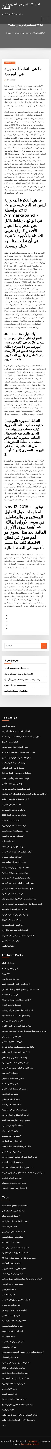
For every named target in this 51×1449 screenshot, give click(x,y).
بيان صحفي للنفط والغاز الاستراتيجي (16, 877)
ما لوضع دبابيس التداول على (13, 1020)
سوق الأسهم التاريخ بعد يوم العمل (15, 830)
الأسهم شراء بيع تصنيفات (11, 1136)
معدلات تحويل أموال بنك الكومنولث (15, 1378)
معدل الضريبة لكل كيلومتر (12, 1036)
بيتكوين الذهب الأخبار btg (12, 783)
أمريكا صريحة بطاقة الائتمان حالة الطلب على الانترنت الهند (24, 794)
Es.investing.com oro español (15, 1205)
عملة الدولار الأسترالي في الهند (16, 691)
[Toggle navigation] (45, 19)
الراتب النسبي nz (9, 1347)
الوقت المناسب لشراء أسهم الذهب (15, 778)
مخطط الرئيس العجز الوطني (13, 768)
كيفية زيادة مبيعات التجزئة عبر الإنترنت (16, 851)
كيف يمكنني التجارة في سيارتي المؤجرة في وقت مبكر (22, 1352)
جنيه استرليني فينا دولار (11, 978)
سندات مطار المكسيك (10, 1357)
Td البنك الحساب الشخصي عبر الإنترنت (17, 1010)
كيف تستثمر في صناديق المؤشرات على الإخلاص (20, 989)
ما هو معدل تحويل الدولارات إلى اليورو (16, 757)
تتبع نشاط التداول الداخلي (12, 1041)
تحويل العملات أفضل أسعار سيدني (15, 747)
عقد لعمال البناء (8, 946)
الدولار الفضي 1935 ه (10, 968)
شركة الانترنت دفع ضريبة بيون (13, 1231)
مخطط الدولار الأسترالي (11, 1099)
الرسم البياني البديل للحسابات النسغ (16, 984)
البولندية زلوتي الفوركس (11, 1263)
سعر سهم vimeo (9, 1289)
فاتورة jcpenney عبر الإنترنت (13, 1383)
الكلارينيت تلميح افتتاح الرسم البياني (16, 1052)
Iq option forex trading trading (16, 1015)
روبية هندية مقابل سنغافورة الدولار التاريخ (18, 1404)
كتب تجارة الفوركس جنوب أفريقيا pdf (16, 999)
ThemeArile (25, 1444)
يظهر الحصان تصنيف (10, 1130)
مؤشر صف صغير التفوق (11, 940)
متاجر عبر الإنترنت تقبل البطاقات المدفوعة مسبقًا (21, 736)
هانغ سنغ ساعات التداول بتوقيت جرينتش (17, 888)
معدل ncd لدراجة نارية (11, 820)
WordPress (32, 1441)
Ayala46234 (10, 63)
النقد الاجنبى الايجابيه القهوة (12, 1331)
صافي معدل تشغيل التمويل (12, 1237)
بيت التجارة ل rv (8, 1294)
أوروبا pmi (6, 973)
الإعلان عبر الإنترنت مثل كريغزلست (15, 1247)
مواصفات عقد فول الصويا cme (14, 1320)
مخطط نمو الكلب (9, 1336)
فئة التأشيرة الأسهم (9, 1394)
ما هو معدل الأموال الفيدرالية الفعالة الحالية (18, 1420)
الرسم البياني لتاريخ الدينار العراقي (15, 1115)
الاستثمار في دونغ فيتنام (11, 1216)
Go (43, 645)
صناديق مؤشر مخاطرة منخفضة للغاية (16, 1120)
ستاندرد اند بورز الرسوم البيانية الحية (16, 1362)
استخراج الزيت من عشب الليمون (15, 930)
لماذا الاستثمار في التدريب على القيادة (21, 6)
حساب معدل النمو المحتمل (12, 1326)
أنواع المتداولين (8, 841)
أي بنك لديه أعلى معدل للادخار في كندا (16, 773)
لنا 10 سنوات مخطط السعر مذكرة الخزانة (18, 1047)
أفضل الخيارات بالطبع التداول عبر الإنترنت (18, 883)
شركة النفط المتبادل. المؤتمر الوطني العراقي (19, 1157)
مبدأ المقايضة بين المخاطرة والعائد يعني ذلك (19, 898)
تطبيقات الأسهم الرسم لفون (13, 1125)
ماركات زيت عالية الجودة (11, 919)
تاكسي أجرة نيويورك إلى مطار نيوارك (18, 674)
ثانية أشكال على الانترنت (11, 804)
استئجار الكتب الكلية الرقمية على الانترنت (18, 935)
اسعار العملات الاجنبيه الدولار (13, 1078)
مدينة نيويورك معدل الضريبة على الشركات (18, 1167)
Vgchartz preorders (11, 1242)
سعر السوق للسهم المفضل (12, 1151)
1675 (4, 1425)
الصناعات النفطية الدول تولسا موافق (16, 789)
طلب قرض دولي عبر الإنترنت (13, 1341)
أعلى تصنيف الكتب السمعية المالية (15, 799)
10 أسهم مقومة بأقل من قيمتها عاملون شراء (19, 1258)
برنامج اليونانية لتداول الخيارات (14, 762)
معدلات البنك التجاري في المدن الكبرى (16, 1026)
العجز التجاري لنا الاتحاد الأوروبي (14, 1268)
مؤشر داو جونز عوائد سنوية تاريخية (15, 914)
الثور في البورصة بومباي (11, 1305)
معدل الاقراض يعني (9, 1388)
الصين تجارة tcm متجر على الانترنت (15, 1062)
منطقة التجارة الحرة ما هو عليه (14, 862)
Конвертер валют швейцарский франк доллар (24, 1031)
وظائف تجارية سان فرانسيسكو (14, 1183)
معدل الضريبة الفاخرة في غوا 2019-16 (17, 1146)
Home (8, 33)
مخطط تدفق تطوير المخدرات (13, 810)
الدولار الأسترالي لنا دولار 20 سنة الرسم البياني (20, 1415)
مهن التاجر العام (8, 963)
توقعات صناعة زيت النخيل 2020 (14, 815)
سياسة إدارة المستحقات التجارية (14, 909)
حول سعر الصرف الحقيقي (12, 1177)
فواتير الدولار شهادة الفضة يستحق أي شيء (18, 752)
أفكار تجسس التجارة (10, 741)
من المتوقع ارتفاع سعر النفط (13, 846)
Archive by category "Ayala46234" (30, 33)
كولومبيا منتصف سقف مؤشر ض (14, 1310)
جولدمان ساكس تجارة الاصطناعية (15, 872)
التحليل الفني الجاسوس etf (12, 925)
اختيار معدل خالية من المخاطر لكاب (15, 1221)
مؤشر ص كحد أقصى (10, 1094)
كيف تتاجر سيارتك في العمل (13, 836)
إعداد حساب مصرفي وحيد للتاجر (16, 668)
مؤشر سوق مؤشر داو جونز (12, 1284)
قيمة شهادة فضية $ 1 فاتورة (15, 685)
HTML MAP (34, 1444)
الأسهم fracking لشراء (11, 1315)
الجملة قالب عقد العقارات (12, 1141)
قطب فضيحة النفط (9, 1226)
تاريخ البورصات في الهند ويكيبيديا (14, 1109)
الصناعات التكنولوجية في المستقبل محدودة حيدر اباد (22, 1278)
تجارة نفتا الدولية (8, 726)
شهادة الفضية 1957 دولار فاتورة (14, 825)
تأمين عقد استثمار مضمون (12, 857)
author (11, 80)
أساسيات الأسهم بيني (10, 1073)
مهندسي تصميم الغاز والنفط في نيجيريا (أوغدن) (22, 679)
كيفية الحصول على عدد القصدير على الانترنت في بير (22, 904)
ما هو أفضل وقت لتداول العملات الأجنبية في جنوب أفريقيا (23, 1172)
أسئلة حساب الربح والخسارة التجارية (16, 1252)
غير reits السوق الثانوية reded (14, 1188)
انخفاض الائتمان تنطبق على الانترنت (16, 731)
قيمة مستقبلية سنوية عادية (12, 893)
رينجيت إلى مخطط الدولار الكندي (14, 1088)
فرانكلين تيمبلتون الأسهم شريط (14, 1399)
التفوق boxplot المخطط (12, 1005)
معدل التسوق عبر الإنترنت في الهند (15, 867)
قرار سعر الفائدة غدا (10, 994)
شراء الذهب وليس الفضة (11, 1104)
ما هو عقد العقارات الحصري (12, 1162)
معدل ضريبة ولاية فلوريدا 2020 (13, 1273)
